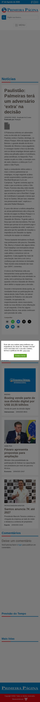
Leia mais (26, 351)
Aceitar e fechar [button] (20, 356)
